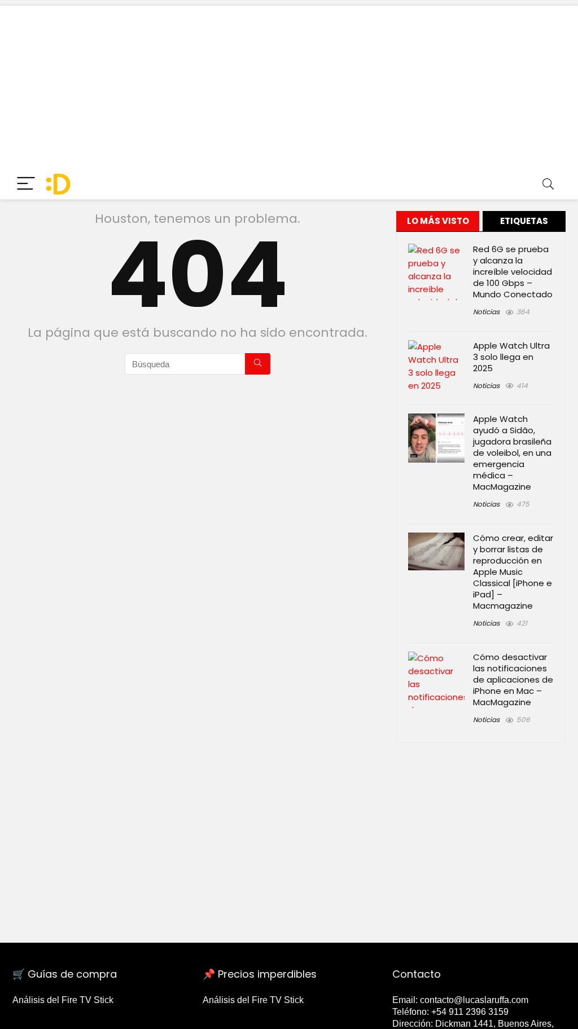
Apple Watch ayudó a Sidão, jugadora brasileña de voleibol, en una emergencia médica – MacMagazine (512, 452)
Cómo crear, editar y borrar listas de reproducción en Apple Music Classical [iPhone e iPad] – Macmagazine (513, 572)
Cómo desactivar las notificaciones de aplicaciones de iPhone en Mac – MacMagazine (513, 679)
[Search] (548, 184)
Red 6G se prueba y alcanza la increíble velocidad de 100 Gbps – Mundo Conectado (513, 271)
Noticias (486, 311)
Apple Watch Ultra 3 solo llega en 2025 (511, 357)
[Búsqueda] (257, 364)
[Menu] (26, 184)
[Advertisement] (289, 85)
